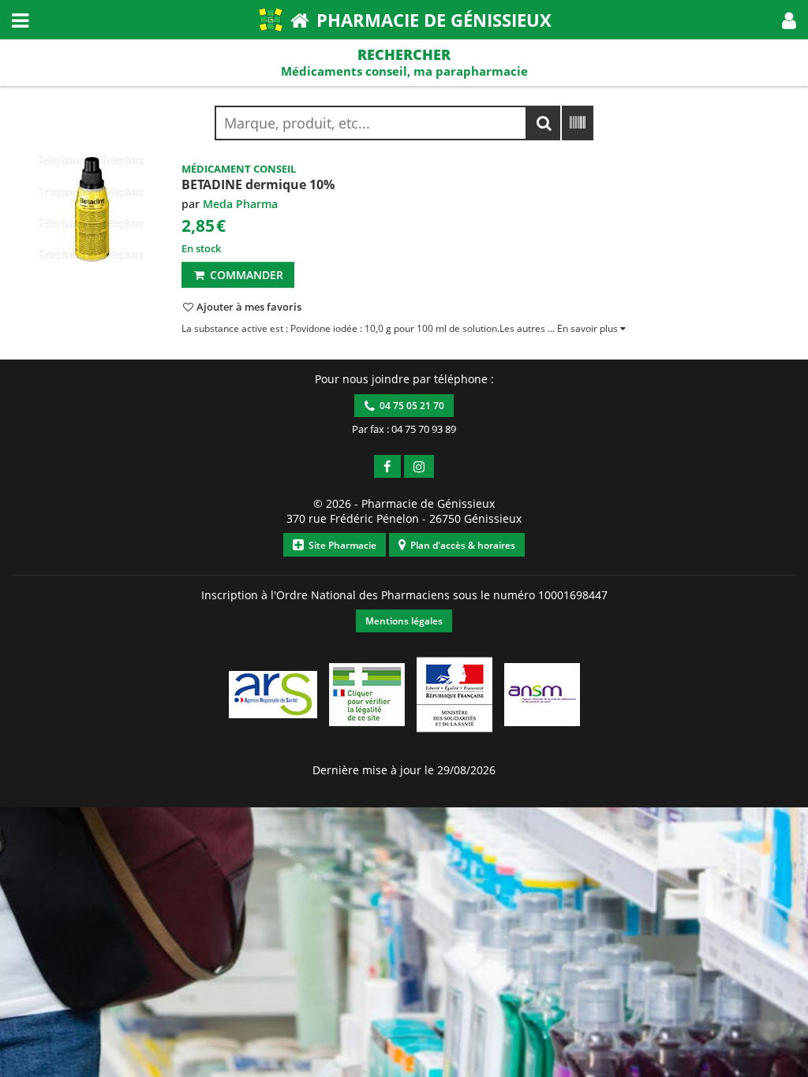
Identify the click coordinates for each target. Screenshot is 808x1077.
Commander (245, 274)
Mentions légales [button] (404, 621)
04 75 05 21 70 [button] (409, 405)
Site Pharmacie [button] (340, 545)
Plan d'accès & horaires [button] (460, 545)
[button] (789, 19)
